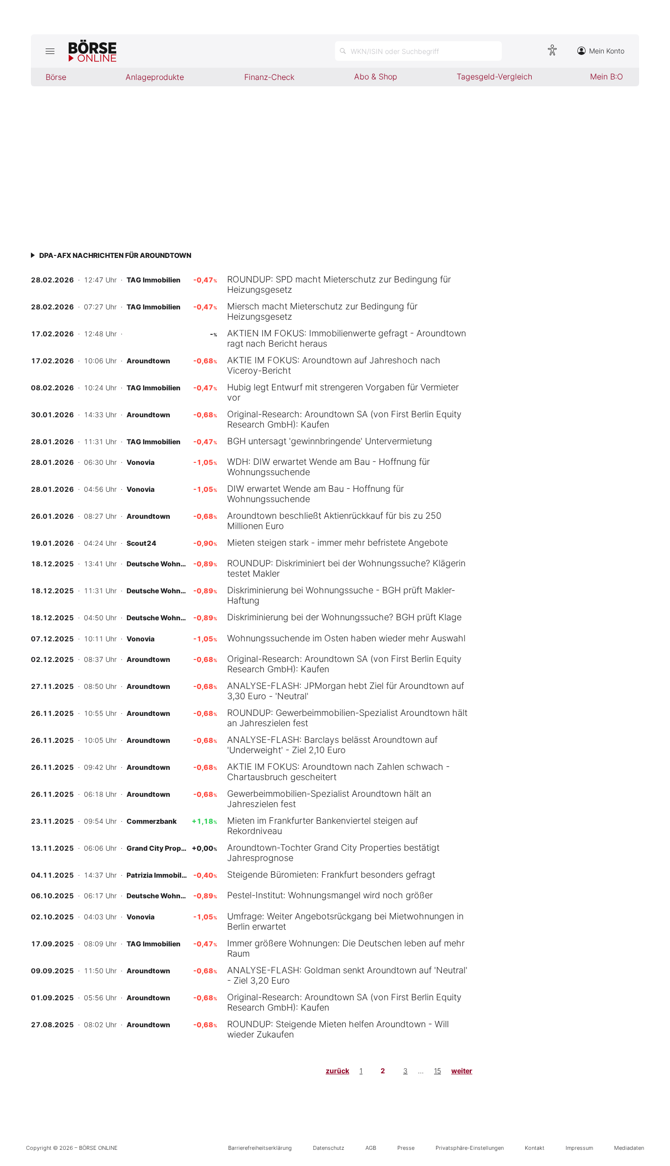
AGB (370, 1147)
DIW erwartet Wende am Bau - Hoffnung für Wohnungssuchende (315, 493)
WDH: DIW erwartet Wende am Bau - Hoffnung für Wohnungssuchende (328, 466)
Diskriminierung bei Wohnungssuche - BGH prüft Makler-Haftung (341, 595)
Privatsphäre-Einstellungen (470, 1147)
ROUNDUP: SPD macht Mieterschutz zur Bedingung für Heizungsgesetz (339, 284)
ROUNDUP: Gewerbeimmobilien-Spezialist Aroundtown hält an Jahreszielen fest (347, 718)
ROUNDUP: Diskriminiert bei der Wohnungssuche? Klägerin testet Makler (346, 568)
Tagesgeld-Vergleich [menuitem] (494, 76)
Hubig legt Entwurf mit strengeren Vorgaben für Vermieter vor (343, 392)
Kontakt (534, 1147)
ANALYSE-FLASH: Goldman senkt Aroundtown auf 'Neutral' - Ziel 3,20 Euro (347, 975)
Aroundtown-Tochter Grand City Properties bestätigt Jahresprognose (333, 852)
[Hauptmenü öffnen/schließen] (50, 51)
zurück (337, 1070)
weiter (461, 1070)
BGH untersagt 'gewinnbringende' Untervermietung (329, 441)
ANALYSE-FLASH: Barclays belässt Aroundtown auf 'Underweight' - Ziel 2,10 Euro (332, 745)
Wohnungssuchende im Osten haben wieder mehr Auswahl (346, 638)
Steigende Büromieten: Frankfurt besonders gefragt (331, 874)
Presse (405, 1147)
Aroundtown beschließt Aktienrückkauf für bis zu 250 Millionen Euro (334, 520)
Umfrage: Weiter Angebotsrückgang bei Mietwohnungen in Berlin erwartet (345, 921)
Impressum (579, 1147)
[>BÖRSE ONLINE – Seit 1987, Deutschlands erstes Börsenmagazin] (92, 51)
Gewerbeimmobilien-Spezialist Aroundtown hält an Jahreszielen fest (329, 798)
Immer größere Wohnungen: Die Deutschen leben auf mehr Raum (345, 948)
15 (437, 1070)
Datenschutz (328, 1147)
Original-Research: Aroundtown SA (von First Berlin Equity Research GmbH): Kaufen (344, 419)
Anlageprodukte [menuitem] (155, 77)
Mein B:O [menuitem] (606, 76)
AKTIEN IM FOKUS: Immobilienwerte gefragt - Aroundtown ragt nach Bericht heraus (346, 338)
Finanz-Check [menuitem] (269, 77)
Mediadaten (629, 1147)
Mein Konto (606, 51)
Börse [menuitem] (56, 77)
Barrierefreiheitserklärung (260, 1147)
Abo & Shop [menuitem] (375, 76)
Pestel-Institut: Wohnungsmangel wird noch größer (330, 895)
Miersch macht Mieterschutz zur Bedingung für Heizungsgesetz (322, 311)
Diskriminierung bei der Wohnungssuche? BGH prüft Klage (344, 617)
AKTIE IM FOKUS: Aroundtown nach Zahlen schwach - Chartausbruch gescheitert (338, 771)
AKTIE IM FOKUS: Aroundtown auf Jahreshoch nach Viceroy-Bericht (333, 365)
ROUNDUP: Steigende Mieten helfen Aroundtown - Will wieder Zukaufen (338, 1029)
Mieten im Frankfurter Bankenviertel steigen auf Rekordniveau (322, 825)
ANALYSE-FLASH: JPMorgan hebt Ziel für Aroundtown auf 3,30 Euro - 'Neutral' (345, 691)
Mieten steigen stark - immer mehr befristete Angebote (337, 542)
